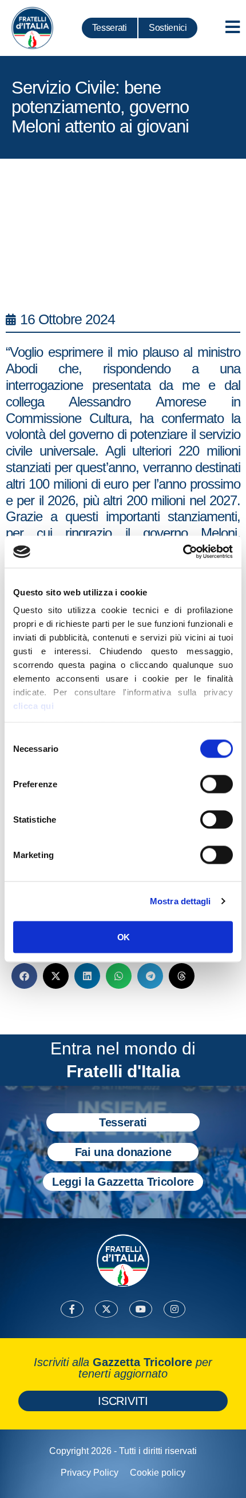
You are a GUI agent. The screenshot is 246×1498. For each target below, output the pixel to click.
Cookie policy (157, 1472)
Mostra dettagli (180, 901)
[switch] (216, 784)
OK (123, 936)
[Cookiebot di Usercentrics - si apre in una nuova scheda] (183, 552)
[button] (24, 976)
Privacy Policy (89, 1472)
